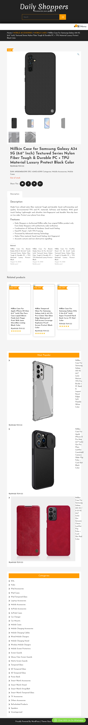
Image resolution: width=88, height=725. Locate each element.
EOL (12, 581)
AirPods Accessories (18, 609)
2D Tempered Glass (18, 669)
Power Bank (15, 677)
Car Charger (15, 617)
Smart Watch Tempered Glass (22, 693)
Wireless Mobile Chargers (21, 645)
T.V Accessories (17, 696)
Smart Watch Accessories (21, 681)
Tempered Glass (17, 665)
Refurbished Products (19, 704)
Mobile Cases (40, 33)
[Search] (62, 17)
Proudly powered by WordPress (27, 721)
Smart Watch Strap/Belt (20, 689)
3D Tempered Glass (18, 673)
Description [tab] (14, 194)
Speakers (14, 708)
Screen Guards (16, 653)
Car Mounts (15, 621)
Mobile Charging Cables (20, 633)
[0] (74, 26)
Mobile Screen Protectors (21, 649)
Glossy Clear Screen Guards (21, 657)
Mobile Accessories (22, 33)
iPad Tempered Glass (19, 597)
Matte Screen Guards (19, 661)
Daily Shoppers (44, 5)
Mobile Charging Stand (20, 641)
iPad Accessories (17, 589)
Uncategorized (16, 712)
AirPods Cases (16, 613)
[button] (78, 54)
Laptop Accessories (18, 601)
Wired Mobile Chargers (20, 637)
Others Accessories (18, 700)
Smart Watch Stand (19, 685)
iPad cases (15, 593)
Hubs (13, 585)
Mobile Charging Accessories (22, 628)
